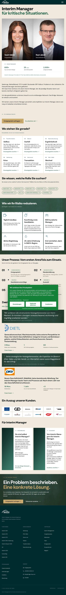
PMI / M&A (25, 534)
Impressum (52, 588)
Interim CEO (6, 188)
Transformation (26, 544)
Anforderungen (5, 571)
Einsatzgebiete (27, 526)
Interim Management (49, 530)
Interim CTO (52, 188)
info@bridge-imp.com (30, 574)
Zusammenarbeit (6, 568)
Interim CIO (28, 188)
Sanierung (25, 530)
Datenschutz (61, 588)
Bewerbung (4, 578)
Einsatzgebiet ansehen (10, 151)
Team (45, 540)
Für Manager (5, 564)
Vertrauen (47, 526)
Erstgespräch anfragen (12, 121)
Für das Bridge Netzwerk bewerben (22, 466)
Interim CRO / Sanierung (32, 192)
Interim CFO (17, 188)
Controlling (46, 192)
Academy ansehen (52, 467)
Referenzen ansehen (32, 501)
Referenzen (47, 537)
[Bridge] (5, 2)
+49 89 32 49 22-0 (29, 571)
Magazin (46, 550)
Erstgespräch (47, 544)
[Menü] (62, 2)
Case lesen (8, 350)
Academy (4, 575)
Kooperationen (47, 547)
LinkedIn (27, 577)
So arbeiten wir (30, 121)
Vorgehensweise (48, 534)
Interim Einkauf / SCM (8, 192)
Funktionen (5, 526)
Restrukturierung (27, 547)
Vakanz (24, 540)
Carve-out (25, 537)
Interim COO (40, 188)
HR (19, 192)
